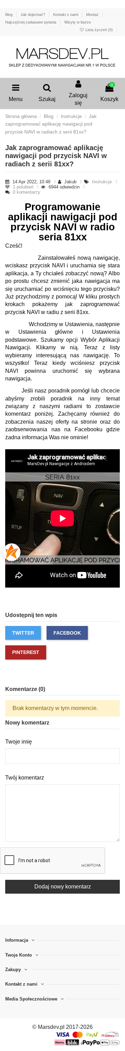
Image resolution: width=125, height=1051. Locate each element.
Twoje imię (18, 742)
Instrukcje (102, 181)
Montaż (93, 14)
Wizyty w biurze (77, 22)
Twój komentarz (24, 778)
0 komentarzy (26, 192)
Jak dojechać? (33, 14)
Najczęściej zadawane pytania (31, 22)
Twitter (23, 633)
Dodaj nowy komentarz (62, 886)
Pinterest (25, 652)
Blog (9, 14)
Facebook (67, 633)
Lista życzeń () (99, 30)
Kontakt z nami (66, 14)
